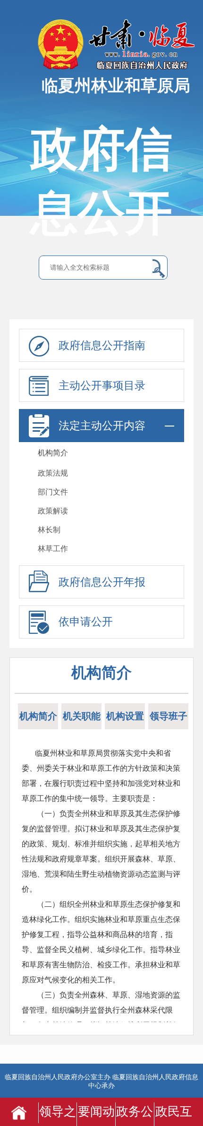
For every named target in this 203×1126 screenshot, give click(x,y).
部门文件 (53, 492)
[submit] (158, 268)
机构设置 (125, 716)
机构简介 (53, 453)
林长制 (49, 530)
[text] (98, 267)
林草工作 (53, 549)
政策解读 (53, 511)
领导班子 (168, 716)
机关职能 (82, 716)
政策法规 (53, 473)
